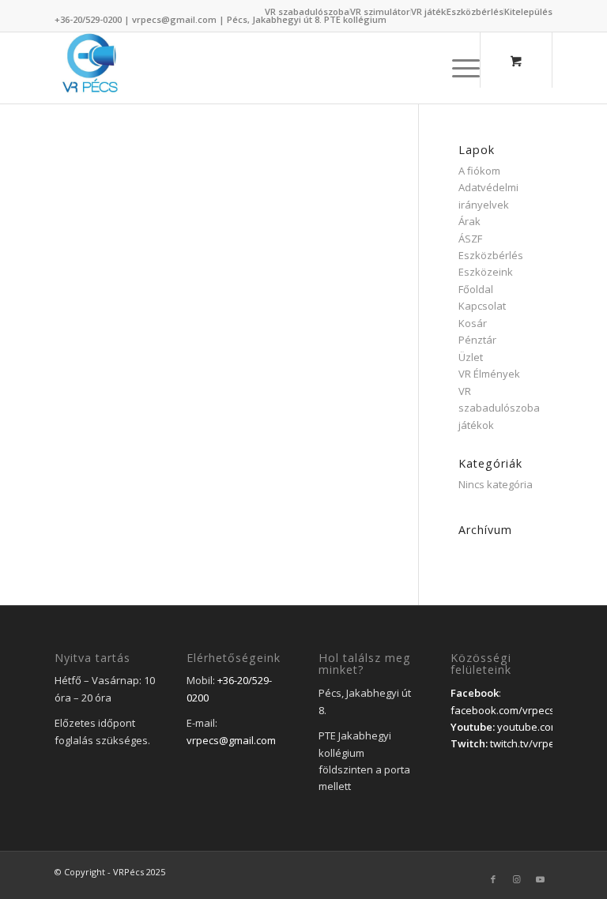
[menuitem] (307, 12)
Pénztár (477, 340)
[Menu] (458, 67)
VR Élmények (489, 374)
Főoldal (475, 289)
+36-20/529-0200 (88, 19)
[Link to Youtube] (540, 879)
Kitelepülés (528, 11)
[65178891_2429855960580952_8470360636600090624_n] (90, 67)
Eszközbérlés (475, 11)
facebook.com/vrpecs (503, 710)
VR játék (428, 11)
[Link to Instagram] (517, 879)
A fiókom (479, 171)
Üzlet (470, 357)
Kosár (472, 323)
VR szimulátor (380, 11)
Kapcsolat (482, 306)
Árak (469, 221)
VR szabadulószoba (307, 11)
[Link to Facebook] (493, 879)
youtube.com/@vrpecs (551, 727)
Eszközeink (485, 272)
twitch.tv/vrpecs (527, 743)
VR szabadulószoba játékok (499, 408)
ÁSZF (470, 238)
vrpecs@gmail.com (174, 19)
